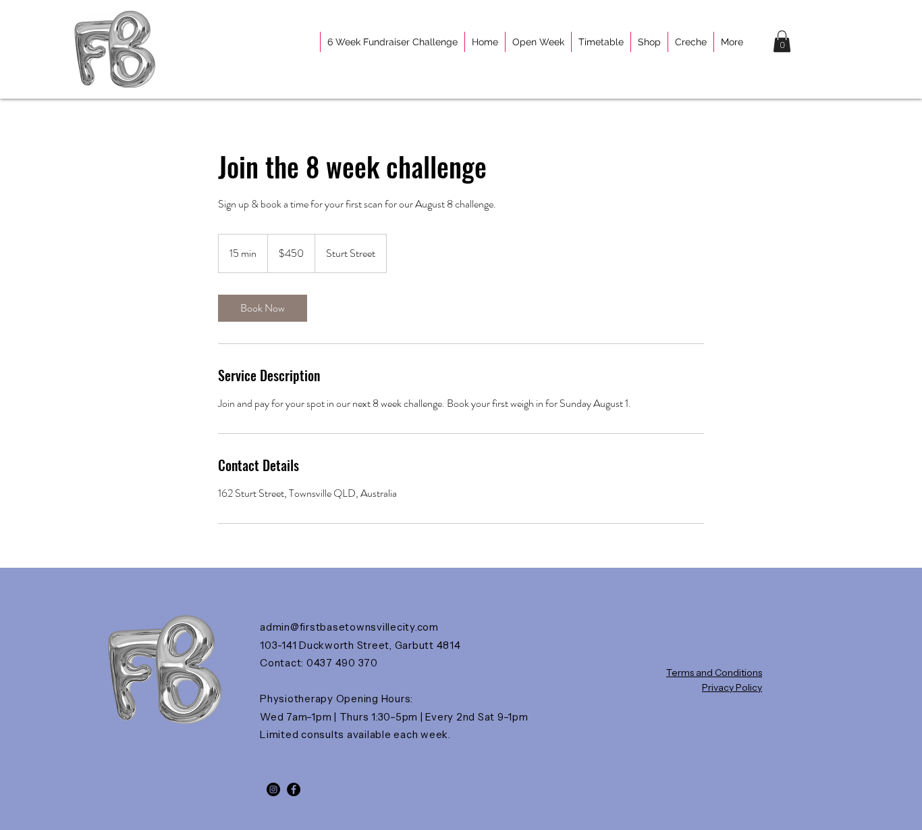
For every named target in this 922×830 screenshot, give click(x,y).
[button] (782, 41)
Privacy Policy (732, 687)
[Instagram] (273, 789)
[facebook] (293, 789)
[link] (262, 308)
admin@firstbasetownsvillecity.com (349, 626)
